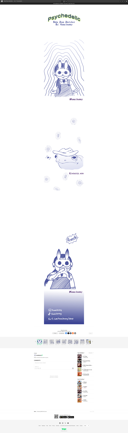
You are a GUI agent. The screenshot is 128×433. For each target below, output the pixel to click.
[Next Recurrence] (92, 341)
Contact (81, 425)
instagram (63, 423)
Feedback (43, 425)
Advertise (57, 425)
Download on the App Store (70, 417)
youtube (68, 423)
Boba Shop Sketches (8, 1)
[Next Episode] (66, 1)
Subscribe (120, 1)
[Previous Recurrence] (35, 341)
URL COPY (126, 1)
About (40, 425)
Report (90, 333)
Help (47, 425)
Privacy (53, 425)
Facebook (122, 1)
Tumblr (71, 333)
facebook (60, 423)
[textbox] (54, 364)
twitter (65, 423)
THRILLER (90, 352)
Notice (35, 411)
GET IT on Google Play (63, 417)
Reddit (73, 333)
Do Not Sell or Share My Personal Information (67, 425)
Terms (50, 425)
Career (77, 425)
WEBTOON (2, 1)
